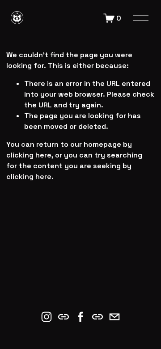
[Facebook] (80, 316)
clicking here (28, 155)
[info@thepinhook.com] (114, 316)
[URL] (63, 316)
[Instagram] (46, 316)
